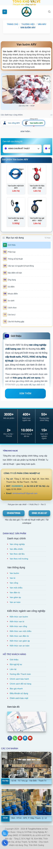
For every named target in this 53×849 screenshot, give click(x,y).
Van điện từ (15, 592)
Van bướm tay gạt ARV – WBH (37, 219)
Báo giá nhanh (16, 688)
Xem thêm (24, 131)
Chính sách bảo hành (19, 679)
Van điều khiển (16, 549)
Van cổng (14, 583)
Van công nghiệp (17, 544)
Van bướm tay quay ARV (16, 219)
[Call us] (15, 738)
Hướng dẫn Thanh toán (20, 674)
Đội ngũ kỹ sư (16, 664)
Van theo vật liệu (17, 554)
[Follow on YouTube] (30, 738)
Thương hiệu (28, 24)
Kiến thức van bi (17, 621)
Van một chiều (16, 588)
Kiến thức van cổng (18, 626)
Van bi (12, 578)
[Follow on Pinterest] (20, 738)
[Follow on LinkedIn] (25, 738)
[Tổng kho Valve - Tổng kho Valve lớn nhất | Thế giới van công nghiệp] (26, 11)
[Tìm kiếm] (49, 11)
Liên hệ (13, 669)
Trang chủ (12, 24)
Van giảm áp (15, 597)
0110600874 (17, 486)
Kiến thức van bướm (19, 617)
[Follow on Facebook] (9, 738)
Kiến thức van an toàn (19, 645)
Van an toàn (15, 602)
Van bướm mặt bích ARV (16, 187)
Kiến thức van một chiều (20, 631)
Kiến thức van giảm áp (20, 641)
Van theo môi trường (19, 559)
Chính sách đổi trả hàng (20, 684)
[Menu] (4, 12)
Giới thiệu (14, 659)
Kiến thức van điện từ (19, 636)
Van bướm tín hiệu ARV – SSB (37, 187)
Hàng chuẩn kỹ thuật (19, 148)
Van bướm (14, 573)
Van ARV (42, 24)
